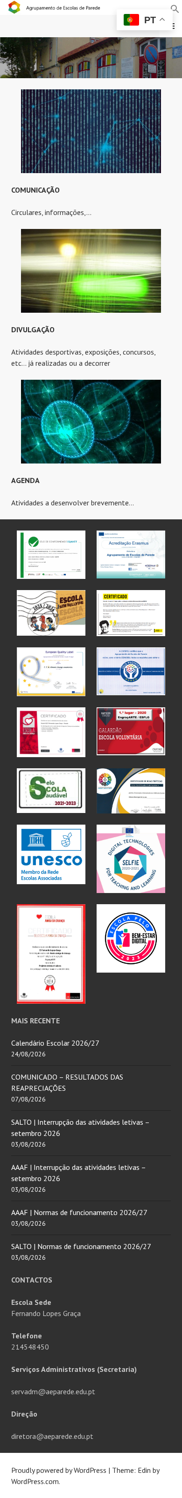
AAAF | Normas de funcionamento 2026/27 (79, 1212)
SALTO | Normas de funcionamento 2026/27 (81, 1246)
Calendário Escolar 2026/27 (55, 1043)
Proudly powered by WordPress (58, 1470)
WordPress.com (35, 1481)
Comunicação (35, 190)
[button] (175, 8)
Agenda (25, 480)
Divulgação (33, 329)
